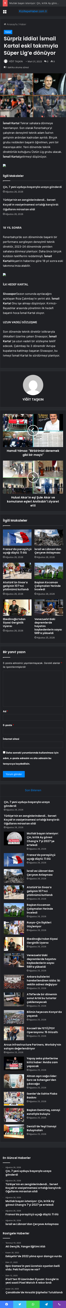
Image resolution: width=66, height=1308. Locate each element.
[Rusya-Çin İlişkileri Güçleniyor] (14, 927)
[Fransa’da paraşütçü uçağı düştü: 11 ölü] (17, 537)
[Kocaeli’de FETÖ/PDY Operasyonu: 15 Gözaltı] (14, 1033)
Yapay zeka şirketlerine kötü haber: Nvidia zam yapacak (42, 1062)
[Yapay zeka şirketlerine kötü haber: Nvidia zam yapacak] (14, 1063)
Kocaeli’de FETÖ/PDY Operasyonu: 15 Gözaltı (42, 1030)
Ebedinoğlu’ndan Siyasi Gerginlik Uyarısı (14, 622)
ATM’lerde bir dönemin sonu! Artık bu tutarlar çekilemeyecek (42, 998)
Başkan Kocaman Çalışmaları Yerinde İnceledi (47, 586)
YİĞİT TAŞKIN (16, 61)
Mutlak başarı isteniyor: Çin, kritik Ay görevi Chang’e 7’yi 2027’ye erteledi (43, 839)
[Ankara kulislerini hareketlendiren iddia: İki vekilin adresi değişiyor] (14, 982)
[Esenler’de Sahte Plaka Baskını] (14, 1099)
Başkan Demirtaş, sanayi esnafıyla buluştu (43, 1112)
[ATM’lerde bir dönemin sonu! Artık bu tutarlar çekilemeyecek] (14, 999)
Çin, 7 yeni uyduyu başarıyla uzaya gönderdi (32, 187)
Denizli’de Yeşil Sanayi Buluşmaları (41, 1128)
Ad (5, 711)
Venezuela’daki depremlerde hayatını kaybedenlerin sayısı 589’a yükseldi (41, 961)
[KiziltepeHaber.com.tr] (33, 11)
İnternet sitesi (11, 738)
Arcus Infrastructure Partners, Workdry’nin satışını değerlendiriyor (32, 1046)
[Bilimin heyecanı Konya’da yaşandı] (14, 1017)
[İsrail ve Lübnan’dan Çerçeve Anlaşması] (48, 537)
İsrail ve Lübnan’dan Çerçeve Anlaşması (47, 550)
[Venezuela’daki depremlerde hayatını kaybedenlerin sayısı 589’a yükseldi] (48, 607)
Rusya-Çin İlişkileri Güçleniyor (39, 924)
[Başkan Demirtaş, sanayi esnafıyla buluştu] (14, 1115)
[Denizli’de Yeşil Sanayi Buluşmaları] (14, 1131)
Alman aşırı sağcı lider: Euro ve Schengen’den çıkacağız (42, 1080)
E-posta (8, 725)
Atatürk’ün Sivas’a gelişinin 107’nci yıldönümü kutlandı (16, 586)
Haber (22, 24)
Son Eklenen (33, 790)
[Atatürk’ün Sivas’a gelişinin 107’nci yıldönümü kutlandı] (17, 571)
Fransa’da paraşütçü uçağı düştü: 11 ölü (17, 550)
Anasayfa (11, 24)
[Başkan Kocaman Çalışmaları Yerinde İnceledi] (48, 571)
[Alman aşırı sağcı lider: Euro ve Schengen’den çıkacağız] (14, 1081)
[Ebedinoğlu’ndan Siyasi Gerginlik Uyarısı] (17, 607)
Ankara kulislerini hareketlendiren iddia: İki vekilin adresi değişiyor (43, 980)
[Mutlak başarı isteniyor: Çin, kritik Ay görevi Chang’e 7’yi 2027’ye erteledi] (14, 838)
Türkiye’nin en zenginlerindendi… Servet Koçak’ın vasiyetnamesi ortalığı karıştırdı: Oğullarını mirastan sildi (31, 204)
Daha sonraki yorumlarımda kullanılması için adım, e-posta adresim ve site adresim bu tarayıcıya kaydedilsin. (30, 758)
